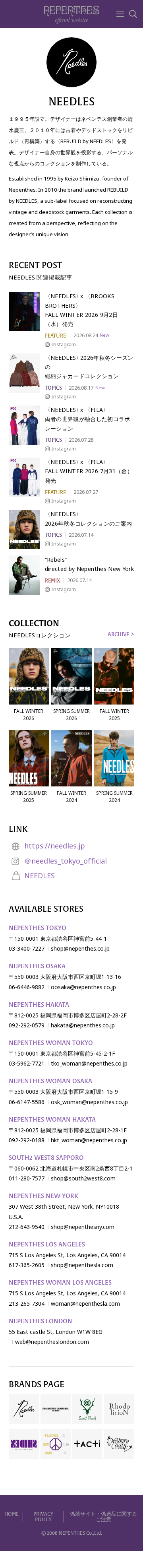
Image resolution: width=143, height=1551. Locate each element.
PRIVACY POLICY (43, 1517)
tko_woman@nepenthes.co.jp (89, 1064)
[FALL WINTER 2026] (29, 676)
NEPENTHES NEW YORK (43, 1196)
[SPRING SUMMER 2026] (71, 676)
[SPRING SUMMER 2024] (114, 758)
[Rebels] (24, 575)
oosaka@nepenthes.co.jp (83, 987)
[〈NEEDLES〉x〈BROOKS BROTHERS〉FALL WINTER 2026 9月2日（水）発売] (24, 311)
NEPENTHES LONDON (40, 1321)
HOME (11, 1514)
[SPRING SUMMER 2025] (29, 758)
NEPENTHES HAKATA (39, 1005)
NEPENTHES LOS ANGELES (47, 1244)
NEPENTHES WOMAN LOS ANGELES (60, 1283)
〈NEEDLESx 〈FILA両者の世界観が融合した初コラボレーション (87, 419)
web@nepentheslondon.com (52, 1342)
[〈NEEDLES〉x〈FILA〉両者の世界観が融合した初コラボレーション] (24, 425)
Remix (52, 580)
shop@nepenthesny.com (82, 1227)
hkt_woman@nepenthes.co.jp (89, 1140)
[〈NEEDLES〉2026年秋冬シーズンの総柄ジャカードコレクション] (24, 373)
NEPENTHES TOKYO (37, 928)
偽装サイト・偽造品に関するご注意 (103, 1517)
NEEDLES (39, 876)
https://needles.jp (54, 846)
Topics (53, 387)
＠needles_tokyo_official (65, 861)
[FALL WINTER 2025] (114, 676)
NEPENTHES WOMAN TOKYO (51, 1043)
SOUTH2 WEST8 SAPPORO (46, 1158)
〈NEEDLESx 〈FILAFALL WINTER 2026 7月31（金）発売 (89, 471)
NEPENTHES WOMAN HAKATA (52, 1120)
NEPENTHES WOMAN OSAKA (50, 1081)
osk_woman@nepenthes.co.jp (89, 1102)
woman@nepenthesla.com (85, 1304)
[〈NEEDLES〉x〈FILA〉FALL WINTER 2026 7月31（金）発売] (24, 477)
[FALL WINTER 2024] (71, 758)
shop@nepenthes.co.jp (80, 949)
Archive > (121, 634)
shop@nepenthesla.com (82, 1265)
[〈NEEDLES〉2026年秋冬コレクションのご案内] (24, 529)
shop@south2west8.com (83, 1178)
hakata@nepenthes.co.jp (83, 1025)
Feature (55, 335)
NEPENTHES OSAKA (37, 966)
